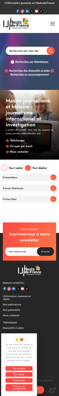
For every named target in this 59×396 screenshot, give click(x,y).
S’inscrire (45, 251)
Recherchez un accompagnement (29, 74)
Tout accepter (19, 368)
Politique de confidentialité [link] (19, 387)
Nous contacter (18, 152)
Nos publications (12, 304)
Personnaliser (19, 380)
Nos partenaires (11, 309)
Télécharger (16, 140)
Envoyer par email (20, 146)
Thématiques (10, 322)
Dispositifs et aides (13, 327)
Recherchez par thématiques (31, 62)
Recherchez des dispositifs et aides (29, 70)
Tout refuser (19, 374)
